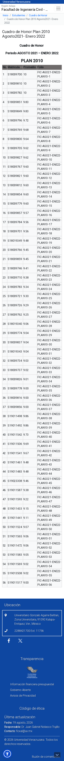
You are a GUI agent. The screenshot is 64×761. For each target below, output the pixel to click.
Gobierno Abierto (20, 690)
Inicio (5, 15)
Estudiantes (18, 15)
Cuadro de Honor (38, 15)
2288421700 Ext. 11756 (29, 630)
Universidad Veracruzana (16, 1)
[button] (7, 753)
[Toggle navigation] (58, 8)
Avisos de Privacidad (23, 695)
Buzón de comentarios (46, 756)
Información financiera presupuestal (32, 684)
